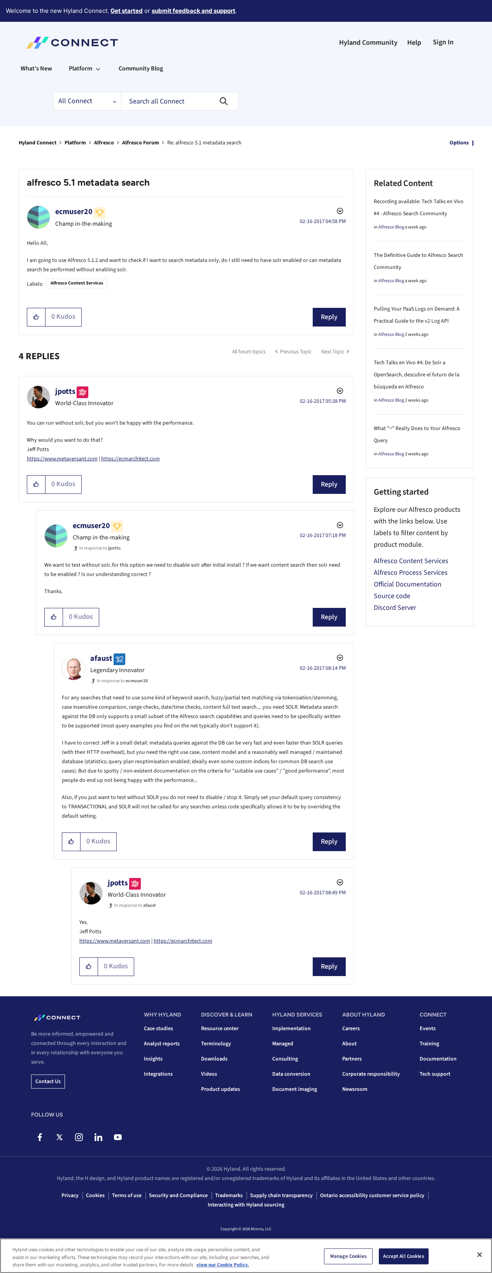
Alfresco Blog (391, 227)
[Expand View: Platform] (98, 68)
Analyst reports (162, 1044)
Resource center (219, 1028)
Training (429, 1044)
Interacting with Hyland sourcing (246, 1205)
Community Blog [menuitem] (141, 68)
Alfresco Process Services (411, 573)
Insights (153, 1059)
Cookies (95, 1195)
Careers (351, 1028)
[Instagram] (79, 1137)
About (349, 1044)
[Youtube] (117, 1137)
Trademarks (229, 1195)
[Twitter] (59, 1137)
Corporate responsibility (371, 1074)
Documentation (438, 1059)
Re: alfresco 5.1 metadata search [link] (204, 143)
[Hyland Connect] (72, 42)
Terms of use (127, 1195)
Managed (282, 1044)
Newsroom (355, 1089)
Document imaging (294, 1089)
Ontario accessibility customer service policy (372, 1195)
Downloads (214, 1059)
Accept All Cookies (403, 1255)
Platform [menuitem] (80, 68)
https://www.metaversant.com (62, 459)
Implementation (291, 1028)
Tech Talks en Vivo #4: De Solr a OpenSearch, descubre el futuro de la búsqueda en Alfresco (416, 375)
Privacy (70, 1195)
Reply (329, 317)
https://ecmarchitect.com (130, 459)
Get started (126, 10)
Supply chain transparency (281, 1195)
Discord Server (395, 608)
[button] (36, 317)
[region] (246, 1255)
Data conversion (291, 1074)
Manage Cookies (348, 1255)
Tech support (435, 1074)
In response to (100, 548)
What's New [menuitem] (36, 68)
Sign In (443, 42)
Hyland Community (368, 42)
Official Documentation (407, 584)
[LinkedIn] (98, 1137)
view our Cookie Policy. (222, 1264)
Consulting (285, 1059)
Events (428, 1028)
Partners (352, 1059)
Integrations (158, 1074)
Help (414, 42)
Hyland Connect (37, 143)
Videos (209, 1074)
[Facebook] (40, 1137)
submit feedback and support (193, 10)
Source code (392, 596)
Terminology (216, 1044)
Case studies (158, 1028)
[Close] (479, 1254)
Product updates (220, 1089)
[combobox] (179, 101)
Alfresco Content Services (77, 283)
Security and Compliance (178, 1195)
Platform (75, 143)
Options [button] (459, 143)
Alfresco (104, 143)
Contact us (48, 1081)
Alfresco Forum (140, 143)
